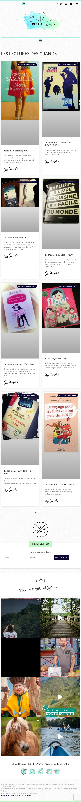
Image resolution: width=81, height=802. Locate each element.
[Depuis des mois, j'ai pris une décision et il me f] (20, 657)
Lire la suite (11, 169)
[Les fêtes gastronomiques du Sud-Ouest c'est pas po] (60, 657)
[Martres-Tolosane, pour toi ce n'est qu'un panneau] (60, 736)
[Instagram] (61, 4)
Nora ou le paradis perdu (16, 151)
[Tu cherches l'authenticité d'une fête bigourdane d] (20, 697)
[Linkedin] (71, 4)
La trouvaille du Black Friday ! (59, 255)
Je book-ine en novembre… (17, 238)
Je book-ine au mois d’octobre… (19, 364)
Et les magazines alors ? (56, 358)
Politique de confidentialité (9, 795)
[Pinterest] (66, 4)
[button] (23, 3)
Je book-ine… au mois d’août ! (59, 485)
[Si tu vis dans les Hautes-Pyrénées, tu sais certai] (60, 697)
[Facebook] (56, 4)
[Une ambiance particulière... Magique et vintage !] (20, 618)
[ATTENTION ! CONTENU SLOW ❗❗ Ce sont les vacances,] (60, 618)
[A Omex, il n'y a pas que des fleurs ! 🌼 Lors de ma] (20, 736)
